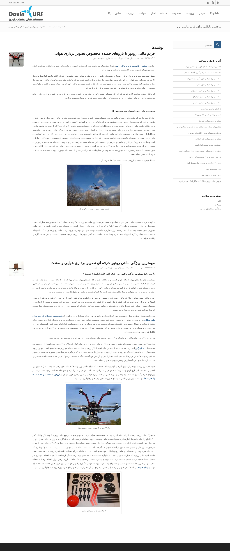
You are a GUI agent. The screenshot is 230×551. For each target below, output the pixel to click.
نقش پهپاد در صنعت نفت (211, 175)
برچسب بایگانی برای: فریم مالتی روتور (198, 26)
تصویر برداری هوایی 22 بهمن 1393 (206, 114)
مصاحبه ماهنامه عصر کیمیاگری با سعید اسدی (202, 72)
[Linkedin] (218, 2)
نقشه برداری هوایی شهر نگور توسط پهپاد (204, 78)
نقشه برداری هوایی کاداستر (209, 120)
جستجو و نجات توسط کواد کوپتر (208, 144)
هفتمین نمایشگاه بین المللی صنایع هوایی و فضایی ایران (198, 126)
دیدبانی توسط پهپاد (213, 169)
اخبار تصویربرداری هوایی (35, 27)
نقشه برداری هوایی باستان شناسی (207, 102)
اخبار (132, 58)
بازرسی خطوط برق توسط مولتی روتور (205, 157)
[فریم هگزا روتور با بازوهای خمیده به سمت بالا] (16, 59)
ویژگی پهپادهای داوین (114, 58)
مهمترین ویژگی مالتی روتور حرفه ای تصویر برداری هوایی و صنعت (102, 263)
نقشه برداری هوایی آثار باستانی (208, 138)
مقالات (126, 58)
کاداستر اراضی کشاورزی (211, 108)
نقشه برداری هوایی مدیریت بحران (207, 96)
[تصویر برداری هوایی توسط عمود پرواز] (16, 268)
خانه (49, 27)
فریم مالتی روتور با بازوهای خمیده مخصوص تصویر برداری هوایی (104, 53)
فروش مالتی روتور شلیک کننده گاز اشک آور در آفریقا (199, 181)
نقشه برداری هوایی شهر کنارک (208, 84)
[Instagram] (207, 2)
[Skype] (212, 2)
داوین (95, 58)
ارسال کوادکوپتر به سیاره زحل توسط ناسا (204, 163)
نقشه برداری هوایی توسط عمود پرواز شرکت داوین (200, 151)
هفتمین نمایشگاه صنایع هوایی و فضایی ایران (203, 66)
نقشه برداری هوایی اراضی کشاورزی (206, 90)
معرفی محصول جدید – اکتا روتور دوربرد (204, 132)
